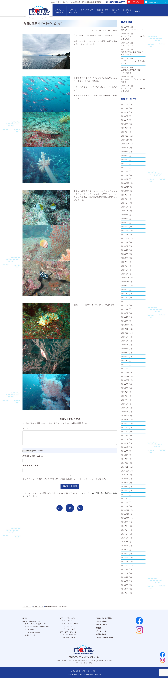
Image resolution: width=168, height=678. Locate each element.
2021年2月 (125, 364)
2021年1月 (125, 368)
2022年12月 (125, 277)
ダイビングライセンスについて (35, 624)
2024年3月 (125, 218)
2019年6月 (125, 439)
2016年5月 (125, 585)
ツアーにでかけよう (67, 618)
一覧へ (70, 508)
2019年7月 (125, 435)
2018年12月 (125, 463)
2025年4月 (125, 167)
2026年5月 (125, 116)
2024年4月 (125, 214)
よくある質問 (29, 629)
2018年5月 (125, 490)
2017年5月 (125, 538)
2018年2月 (125, 502)
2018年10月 (125, 471)
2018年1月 (125, 506)
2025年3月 (125, 171)
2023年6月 (125, 254)
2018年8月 (125, 478)
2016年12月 (125, 557)
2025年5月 (125, 163)
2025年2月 (125, 175)
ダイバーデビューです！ (130, 45)
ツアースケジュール (68, 621)
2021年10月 (125, 333)
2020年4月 (125, 400)
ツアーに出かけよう (73, 11)
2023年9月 (125, 242)
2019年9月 (125, 427)
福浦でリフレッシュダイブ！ (132, 29)
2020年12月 (125, 372)
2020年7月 (125, 392)
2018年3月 (125, 498)
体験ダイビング (30, 635)
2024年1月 (125, 226)
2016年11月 (125, 561)
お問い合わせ (101, 634)
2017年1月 (125, 553)
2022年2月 (125, 317)
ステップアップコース (87, 11)
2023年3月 (125, 266)
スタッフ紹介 (115, 11)
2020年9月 (125, 384)
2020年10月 (125, 380)
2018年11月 (125, 467)
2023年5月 (125, 258)
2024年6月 (125, 207)
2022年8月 (125, 293)
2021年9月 (125, 337)
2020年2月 (125, 407)
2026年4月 (125, 120)
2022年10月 (125, 285)
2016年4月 (125, 589)
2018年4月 (125, 494)
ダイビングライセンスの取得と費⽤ (37, 627)
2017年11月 (125, 514)
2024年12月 (125, 183)
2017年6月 (125, 534)
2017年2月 (125, 549)
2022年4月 (125, 309)
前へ (59, 508)
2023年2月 (125, 270)
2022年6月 (125, 301)
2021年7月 (125, 344)
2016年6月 (125, 581)
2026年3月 (125, 124)
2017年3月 (125, 545)
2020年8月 (125, 388)
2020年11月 (125, 376)
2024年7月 (125, 203)
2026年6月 (125, 112)
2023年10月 (125, 238)
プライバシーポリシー (105, 637)
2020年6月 (125, 396)
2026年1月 (125, 132)
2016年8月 (125, 573)
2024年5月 (125, 210)
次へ (80, 508)
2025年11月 (125, 140)
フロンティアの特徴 (102, 11)
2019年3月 (125, 451)
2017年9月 (125, 522)
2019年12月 (125, 415)
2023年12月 (125, 230)
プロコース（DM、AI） (69, 637)
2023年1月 (125, 274)
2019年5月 (125, 443)
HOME (25, 618)
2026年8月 (125, 104)
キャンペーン (101, 631)
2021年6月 (125, 348)
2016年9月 (125, 569)
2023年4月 (125, 262)
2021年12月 (125, 325)
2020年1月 (125, 411)
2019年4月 (125, 447)
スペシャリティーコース (70, 634)
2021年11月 (125, 329)
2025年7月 (125, 155)
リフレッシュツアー (68, 626)
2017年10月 (125, 518)
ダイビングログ (127, 11)
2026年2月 (125, 128)
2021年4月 (125, 356)
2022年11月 (125, 281)
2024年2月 (125, 222)
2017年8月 (125, 526)
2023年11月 (125, 234)
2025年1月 (125, 179)
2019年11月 (125, 419)
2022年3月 (125, 313)
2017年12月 (125, 510)
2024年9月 (125, 195)
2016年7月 (125, 577)
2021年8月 (125, 340)
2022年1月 (125, 321)
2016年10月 (125, 565)
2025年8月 (125, 151)
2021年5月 (125, 352)
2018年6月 (125, 486)
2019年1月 (125, 459)
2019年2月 (125, 455)
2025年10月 (125, 143)
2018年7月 (125, 482)
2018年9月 (125, 474)
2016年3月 (125, 593)
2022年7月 (125, 297)
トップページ (27, 606)
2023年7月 (125, 250)
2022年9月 (125, 289)
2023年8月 (125, 246)
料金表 (137, 11)
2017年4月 (125, 541)
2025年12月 (125, 136)
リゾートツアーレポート (70, 629)
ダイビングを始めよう (59, 11)
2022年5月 (125, 305)
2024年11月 (125, 187)
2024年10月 (125, 191)
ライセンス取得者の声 (32, 632)
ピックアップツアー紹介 (70, 623)
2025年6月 (125, 159)
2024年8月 (125, 199)
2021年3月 (125, 360)
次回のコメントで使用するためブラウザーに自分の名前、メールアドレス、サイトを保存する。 (65, 479)
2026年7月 (125, 108)
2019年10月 (125, 423)
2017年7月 (125, 530)
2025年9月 (125, 147)
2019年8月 (125, 431)
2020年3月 (125, 404)
